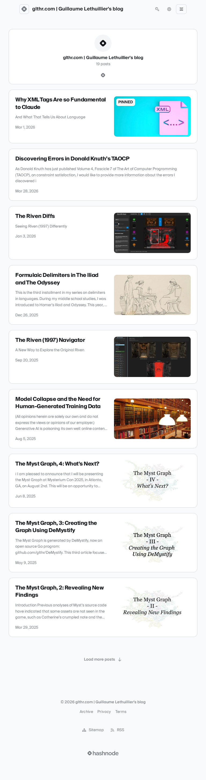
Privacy (104, 712)
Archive (86, 712)
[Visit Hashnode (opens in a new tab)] (103, 753)
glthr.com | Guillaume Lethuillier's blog (77, 9)
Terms (121, 712)
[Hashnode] (103, 75)
